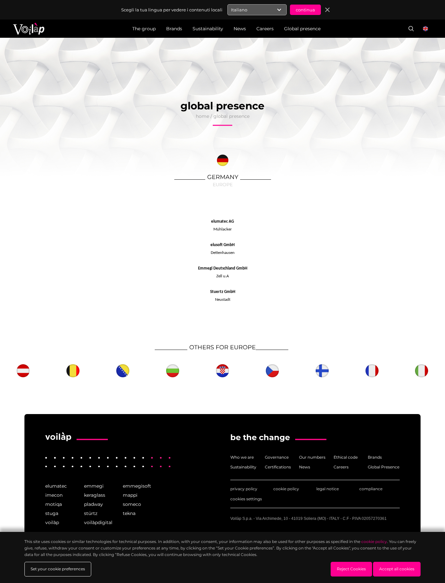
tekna (129, 513)
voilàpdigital (98, 522)
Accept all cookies (396, 568)
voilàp (52, 522)
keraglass (94, 495)
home (202, 116)
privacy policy (243, 488)
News (304, 467)
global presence (231, 116)
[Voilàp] (58, 436)
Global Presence (383, 467)
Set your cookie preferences (58, 568)
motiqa (53, 504)
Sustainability (243, 467)
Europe (223, 184)
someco (132, 504)
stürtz (90, 513)
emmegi (94, 486)
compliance (370, 488)
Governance (277, 457)
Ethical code (346, 457)
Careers (341, 467)
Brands (375, 457)
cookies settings (246, 498)
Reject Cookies (351, 568)
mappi (130, 495)
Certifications (278, 467)
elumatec (56, 486)
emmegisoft (137, 486)
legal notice (327, 488)
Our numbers (312, 457)
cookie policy (286, 488)
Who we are (242, 457)
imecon (54, 495)
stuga (51, 513)
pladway (93, 504)
